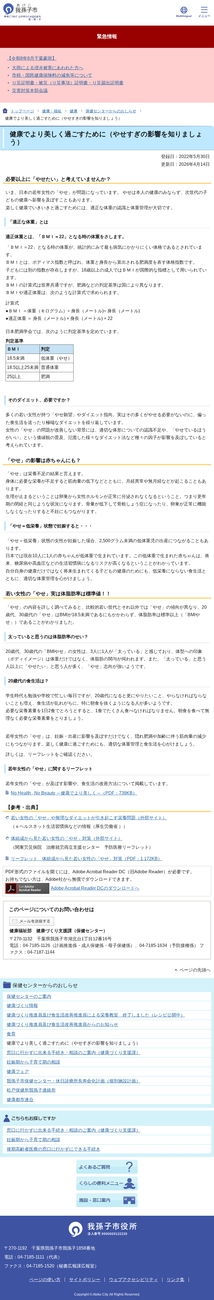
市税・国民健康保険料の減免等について (52, 75)
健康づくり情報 (22, 1005)
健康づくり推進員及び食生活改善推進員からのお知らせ (62, 1024)
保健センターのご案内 (29, 996)
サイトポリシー (84, 1279)
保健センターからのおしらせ (111, 111)
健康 (73, 111)
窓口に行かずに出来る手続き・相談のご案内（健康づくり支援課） (73, 1052)
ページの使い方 (44, 1279)
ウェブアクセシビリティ (133, 1279)
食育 (11, 1034)
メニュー (204, 16)
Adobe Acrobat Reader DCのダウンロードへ (95, 888)
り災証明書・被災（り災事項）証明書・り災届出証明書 (67, 82)
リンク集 (175, 1279)
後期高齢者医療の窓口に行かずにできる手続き (53, 1149)
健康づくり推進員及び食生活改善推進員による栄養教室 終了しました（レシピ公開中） (96, 1015)
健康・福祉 (52, 111)
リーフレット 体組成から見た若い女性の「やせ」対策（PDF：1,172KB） (86, 858)
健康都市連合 (20, 1099)
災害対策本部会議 (30, 90)
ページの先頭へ (195, 970)
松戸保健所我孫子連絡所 (31, 1090)
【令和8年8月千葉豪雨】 (32, 58)
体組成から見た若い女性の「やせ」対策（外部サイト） (66, 838)
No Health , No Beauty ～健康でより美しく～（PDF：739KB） (74, 793)
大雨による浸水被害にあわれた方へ (47, 67)
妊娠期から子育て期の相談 (33, 1062)
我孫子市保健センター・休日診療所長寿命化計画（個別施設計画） (73, 1081)
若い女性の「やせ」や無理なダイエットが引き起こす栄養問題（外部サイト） (89, 817)
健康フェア (18, 1071)
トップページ (22, 111)
